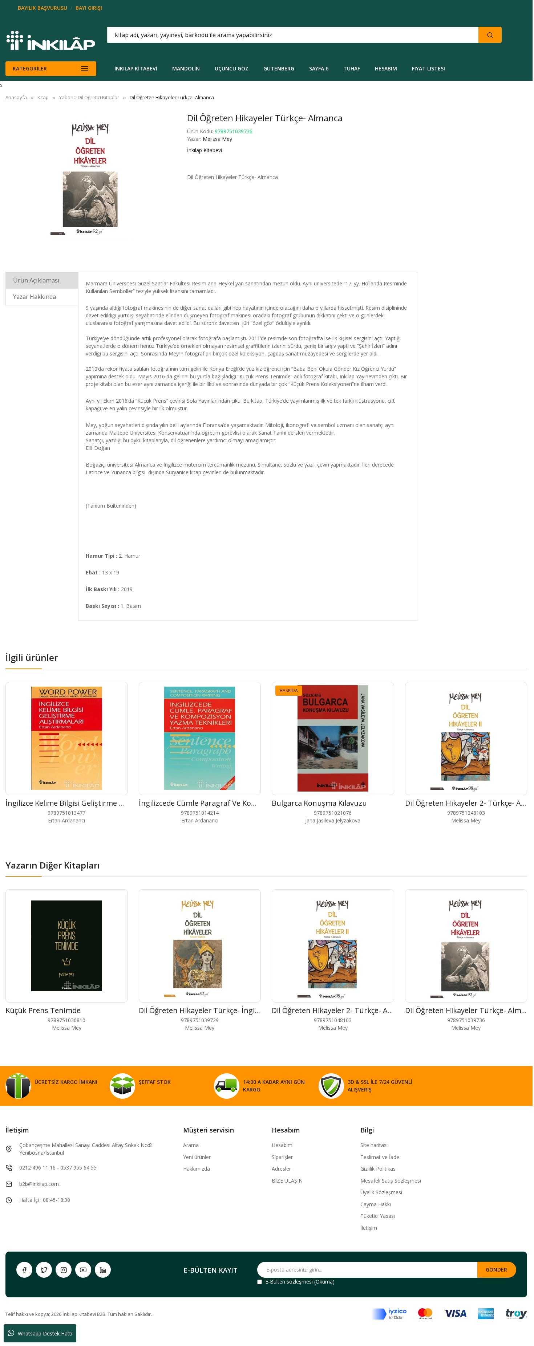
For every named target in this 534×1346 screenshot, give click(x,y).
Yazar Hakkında (34, 297)
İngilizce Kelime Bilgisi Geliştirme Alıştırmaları (83, 803)
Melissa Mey (217, 138)
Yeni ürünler (197, 1157)
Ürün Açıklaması (36, 280)
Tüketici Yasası (377, 1215)
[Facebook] (24, 1270)
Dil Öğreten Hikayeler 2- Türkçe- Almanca (342, 1010)
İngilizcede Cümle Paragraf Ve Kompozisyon (214, 803)
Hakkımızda (196, 1168)
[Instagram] (64, 1270)
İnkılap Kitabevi (204, 150)
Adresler (281, 1168)
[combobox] (260, 35)
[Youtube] (83, 1270)
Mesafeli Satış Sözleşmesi (390, 1180)
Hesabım (282, 1145)
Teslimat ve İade (379, 1157)
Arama (191, 1145)
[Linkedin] (103, 1270)
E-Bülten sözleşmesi (289, 1281)
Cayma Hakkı (375, 1204)
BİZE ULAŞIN (287, 1180)
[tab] (41, 280)
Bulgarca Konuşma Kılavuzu (319, 803)
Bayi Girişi (89, 7)
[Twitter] (44, 1270)
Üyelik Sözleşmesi (381, 1192)
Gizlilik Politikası (378, 1168)
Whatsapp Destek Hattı (45, 1333)
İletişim (368, 1227)
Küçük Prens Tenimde (43, 1010)
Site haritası (374, 1145)
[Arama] (490, 35)
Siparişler (282, 1157)
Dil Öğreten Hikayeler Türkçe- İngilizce (204, 1010)
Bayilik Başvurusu (42, 7)
